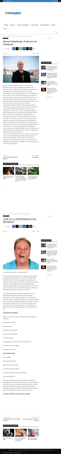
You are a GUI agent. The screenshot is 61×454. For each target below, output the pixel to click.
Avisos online (33, 450)
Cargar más (49, 97)
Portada (10, 450)
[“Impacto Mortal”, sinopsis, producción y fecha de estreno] (8, 171)
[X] (57, 1)
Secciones (16, 450)
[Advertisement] (40, 13)
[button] (56, 32)
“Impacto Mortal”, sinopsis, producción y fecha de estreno (8, 177)
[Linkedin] (23, 48)
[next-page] (6, 185)
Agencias (49, 450)
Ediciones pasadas (42, 450)
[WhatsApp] (20, 48)
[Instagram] (53, 1)
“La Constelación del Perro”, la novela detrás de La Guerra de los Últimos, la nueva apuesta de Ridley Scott (20, 179)
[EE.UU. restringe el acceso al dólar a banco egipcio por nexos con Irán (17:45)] (43, 82)
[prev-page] (4, 185)
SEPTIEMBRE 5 (35, 157)
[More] (34, 48)
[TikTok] (55, 1)
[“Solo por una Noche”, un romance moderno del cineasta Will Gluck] (33, 171)
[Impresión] (30, 48)
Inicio (4, 36)
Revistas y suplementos (24, 450)
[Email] (27, 48)
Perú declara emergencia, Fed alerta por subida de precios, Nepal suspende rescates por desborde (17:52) (52, 76)
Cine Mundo (8, 36)
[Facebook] (51, 1)
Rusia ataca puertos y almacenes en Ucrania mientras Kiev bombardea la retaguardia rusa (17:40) (52, 91)
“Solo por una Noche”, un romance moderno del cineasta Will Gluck (33, 177)
